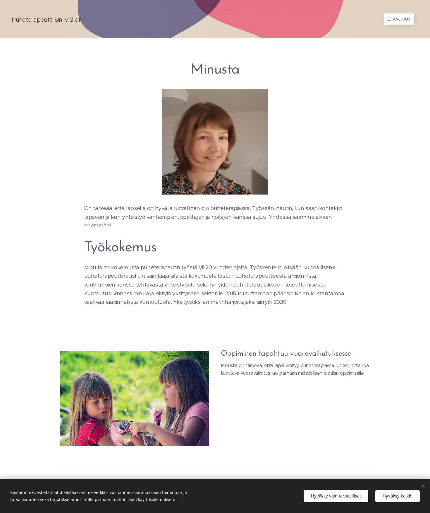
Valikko (401, 19)
